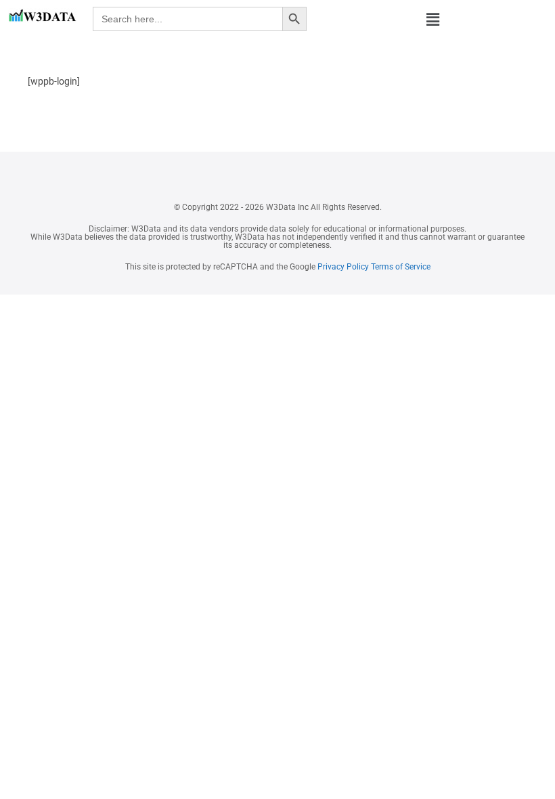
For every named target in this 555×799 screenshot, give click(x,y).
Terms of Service (400, 267)
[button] (433, 20)
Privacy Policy (342, 267)
